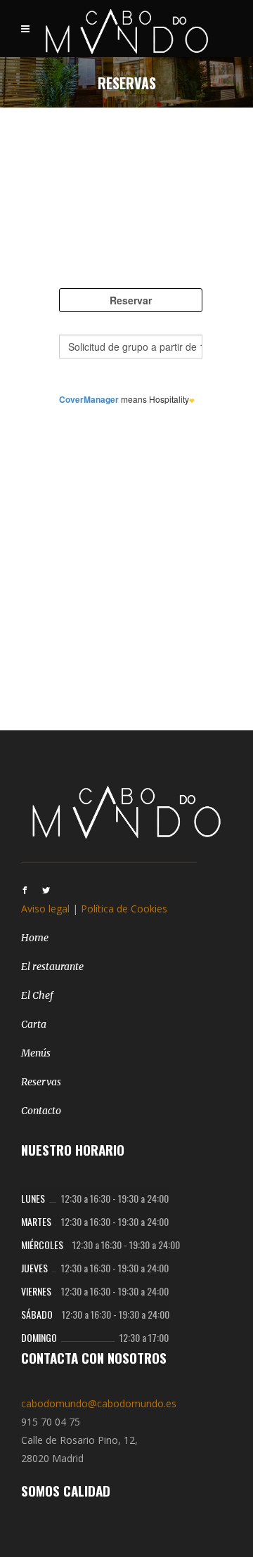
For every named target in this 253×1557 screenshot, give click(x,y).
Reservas (41, 1081)
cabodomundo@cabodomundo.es (98, 1403)
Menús (36, 1053)
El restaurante (52, 966)
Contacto (41, 1110)
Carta (33, 1024)
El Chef (37, 995)
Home (34, 937)
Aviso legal (45, 908)
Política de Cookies (124, 908)
